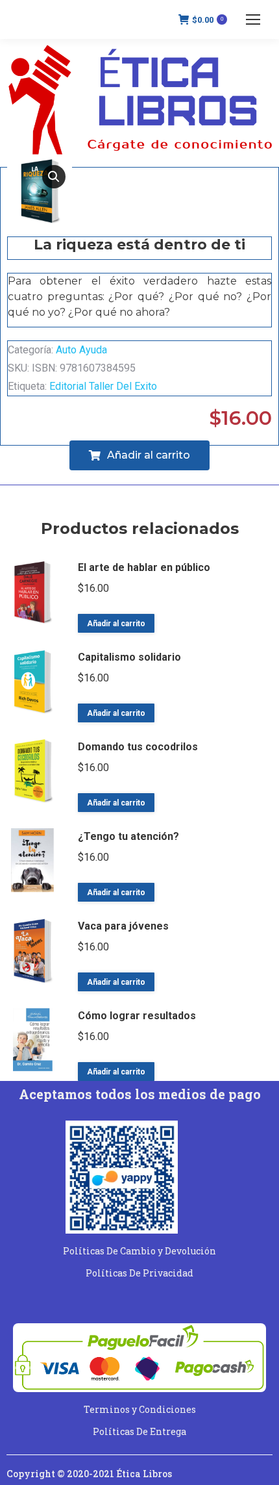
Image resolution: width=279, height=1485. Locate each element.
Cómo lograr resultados (137, 1015)
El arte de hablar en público (144, 567)
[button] (54, 176)
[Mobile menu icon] (253, 19)
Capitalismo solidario (129, 657)
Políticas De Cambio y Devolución (139, 1251)
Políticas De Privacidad (139, 1273)
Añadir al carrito (116, 623)
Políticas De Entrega (139, 1431)
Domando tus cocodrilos (138, 747)
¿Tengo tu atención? (128, 836)
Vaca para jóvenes (123, 926)
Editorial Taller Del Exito (103, 386)
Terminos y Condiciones (140, 1409)
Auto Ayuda (81, 350)
